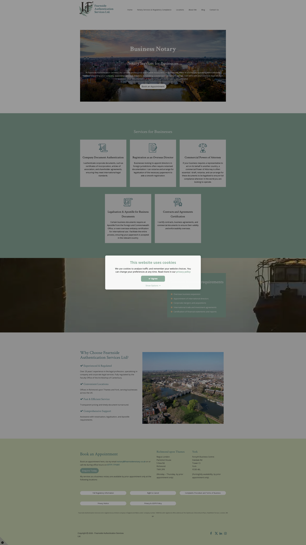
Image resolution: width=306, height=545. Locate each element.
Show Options (152, 285)
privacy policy (183, 271)
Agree (154, 278)
